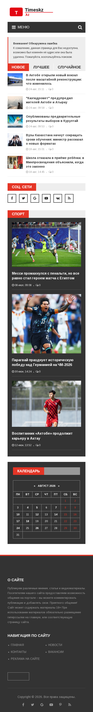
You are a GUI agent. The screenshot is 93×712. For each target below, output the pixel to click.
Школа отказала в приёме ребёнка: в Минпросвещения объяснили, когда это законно (55, 162)
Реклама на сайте (25, 658)
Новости (55, 645)
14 (55, 514)
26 (36, 528)
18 (27, 521)
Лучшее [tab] (41, 67)
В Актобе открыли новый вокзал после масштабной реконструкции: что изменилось (54, 79)
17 (17, 521)
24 (17, 528)
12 (36, 514)
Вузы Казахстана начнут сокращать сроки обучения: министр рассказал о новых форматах (54, 139)
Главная (17, 645)
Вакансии (56, 652)
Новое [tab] (18, 67)
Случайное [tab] (69, 67)
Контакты (18, 652)
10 (17, 514)
